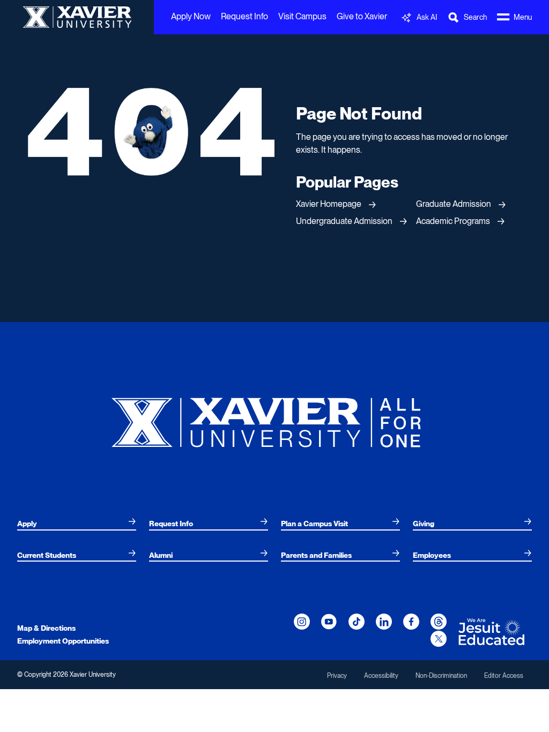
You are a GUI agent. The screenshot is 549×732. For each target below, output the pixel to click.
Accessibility (381, 675)
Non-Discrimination (441, 675)
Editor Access (503, 675)
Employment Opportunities (63, 641)
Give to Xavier (362, 16)
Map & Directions (46, 628)
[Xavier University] (274, 418)
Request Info (244, 16)
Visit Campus (302, 16)
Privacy (337, 675)
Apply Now (191, 16)
